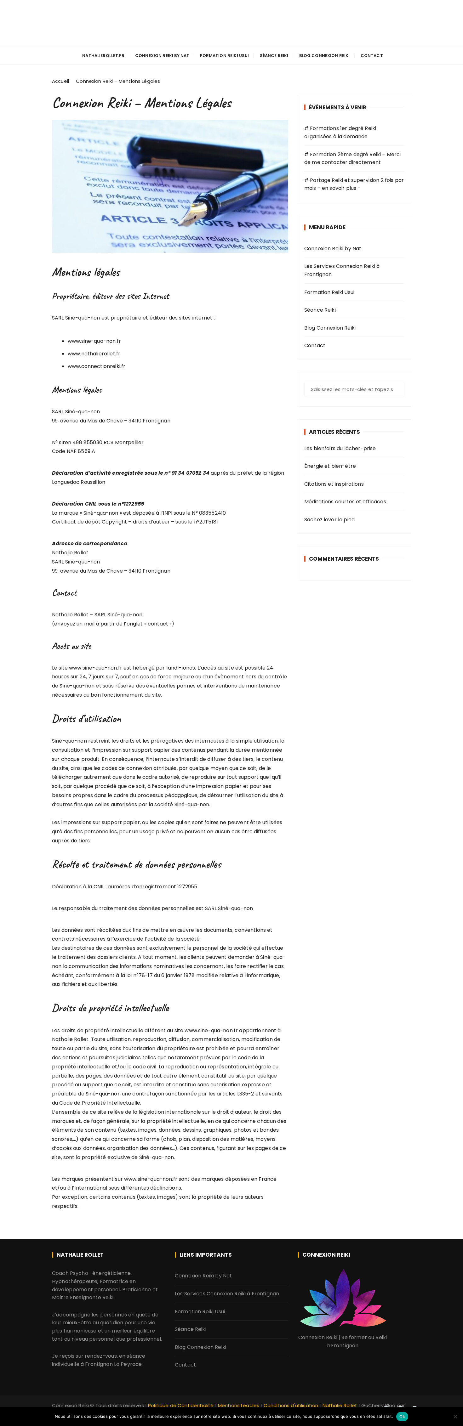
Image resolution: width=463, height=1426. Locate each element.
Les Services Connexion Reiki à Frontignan (342, 270)
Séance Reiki (274, 56)
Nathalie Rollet (340, 1405)
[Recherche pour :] (354, 389)
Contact (372, 56)
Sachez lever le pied (329, 519)
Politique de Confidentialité (181, 1405)
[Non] (455, 1416)
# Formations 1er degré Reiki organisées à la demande (340, 132)
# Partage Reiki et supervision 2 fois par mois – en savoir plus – (354, 184)
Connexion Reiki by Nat (231, 16)
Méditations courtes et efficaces (345, 501)
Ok (402, 1416)
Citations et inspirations (334, 484)
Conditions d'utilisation (291, 1405)
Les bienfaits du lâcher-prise (340, 448)
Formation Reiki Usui (224, 56)
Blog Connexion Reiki (324, 56)
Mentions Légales (238, 1405)
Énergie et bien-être (330, 466)
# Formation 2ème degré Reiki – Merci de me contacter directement (352, 158)
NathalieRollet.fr (103, 56)
